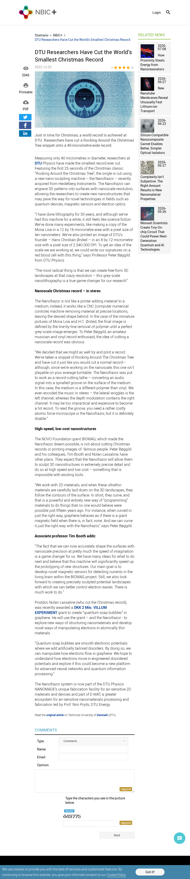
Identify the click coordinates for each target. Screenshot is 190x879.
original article (55, 715)
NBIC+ (57, 35)
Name (41, 749)
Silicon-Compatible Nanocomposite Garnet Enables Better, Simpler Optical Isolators (154, 144)
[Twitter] (25, 117)
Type (40, 741)
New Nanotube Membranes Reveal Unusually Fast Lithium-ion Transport (154, 99)
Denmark (102, 715)
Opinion (43, 765)
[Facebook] (25, 125)
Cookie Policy (116, 875)
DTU (38, 163)
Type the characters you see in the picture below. (95, 800)
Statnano (41, 35)
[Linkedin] (25, 133)
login (156, 12)
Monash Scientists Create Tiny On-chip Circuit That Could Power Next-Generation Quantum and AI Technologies (154, 236)
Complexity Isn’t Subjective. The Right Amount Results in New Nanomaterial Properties (152, 188)
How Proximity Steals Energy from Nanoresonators (152, 62)
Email (41, 757)
